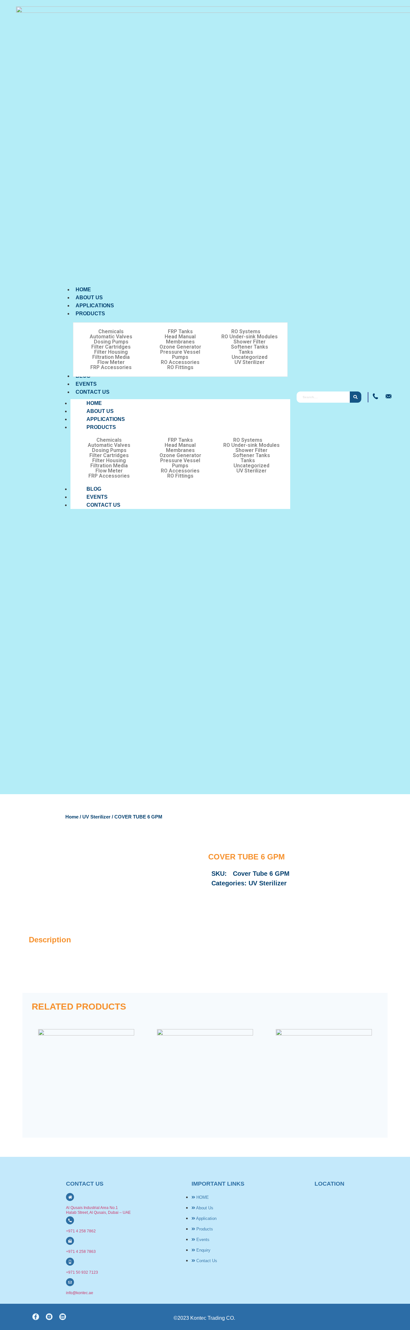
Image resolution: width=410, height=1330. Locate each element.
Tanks (246, 352)
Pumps (180, 357)
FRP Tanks (180, 331)
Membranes (180, 341)
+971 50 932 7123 (82, 1272)
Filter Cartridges (111, 347)
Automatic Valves (111, 336)
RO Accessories (180, 362)
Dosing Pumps (111, 341)
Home (71, 816)
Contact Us (103, 505)
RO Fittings (180, 367)
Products (101, 427)
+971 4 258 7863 (81, 1251)
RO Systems (245, 331)
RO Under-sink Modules (249, 336)
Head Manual (180, 336)
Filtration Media (111, 357)
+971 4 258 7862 (81, 1231)
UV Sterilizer (249, 362)
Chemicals (111, 331)
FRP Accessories (111, 367)
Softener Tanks (249, 347)
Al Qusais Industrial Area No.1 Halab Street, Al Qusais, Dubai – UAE (98, 1209)
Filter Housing (111, 352)
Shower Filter (250, 341)
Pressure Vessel (180, 352)
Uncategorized (249, 357)
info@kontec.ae (79, 1293)
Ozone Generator (180, 347)
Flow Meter (111, 362)
